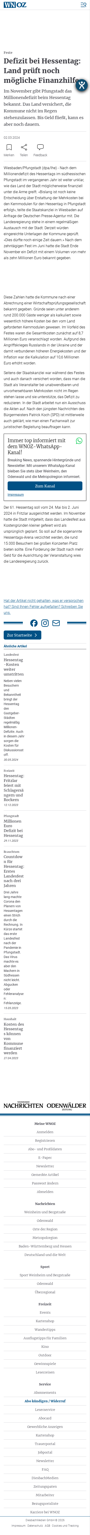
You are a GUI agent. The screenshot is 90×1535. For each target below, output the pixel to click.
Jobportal (45, 1452)
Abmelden (45, 1192)
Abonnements (45, 1393)
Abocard (45, 1418)
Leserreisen (45, 1372)
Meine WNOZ (45, 1124)
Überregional (45, 1292)
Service (45, 1384)
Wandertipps (45, 1330)
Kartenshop (45, 1321)
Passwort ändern (45, 1183)
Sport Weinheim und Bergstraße (45, 1275)
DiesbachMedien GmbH (45, 1520)
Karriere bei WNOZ (45, 1512)
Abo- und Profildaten (45, 1149)
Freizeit (45, 1304)
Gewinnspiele (45, 1364)
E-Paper (45, 1158)
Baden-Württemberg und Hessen (45, 1246)
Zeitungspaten (45, 1486)
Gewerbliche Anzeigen (45, 1427)
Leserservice (45, 1410)
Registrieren (45, 1140)
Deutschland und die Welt (45, 1255)
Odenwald (45, 1221)
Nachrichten (45, 1204)
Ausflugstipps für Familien (45, 1338)
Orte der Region (45, 1229)
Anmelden (45, 1132)
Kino (45, 1347)
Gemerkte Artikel (45, 1175)
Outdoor (45, 1355)
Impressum (16, 494)
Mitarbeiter (45, 1495)
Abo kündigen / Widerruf (45, 1401)
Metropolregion (45, 1238)
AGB (47, 1525)
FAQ (45, 1469)
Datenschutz (35, 1525)
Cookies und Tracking (65, 1525)
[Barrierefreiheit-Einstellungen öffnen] (82, 85)
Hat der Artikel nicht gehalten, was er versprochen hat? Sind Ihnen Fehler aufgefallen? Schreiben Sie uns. (44, 606)
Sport (45, 1267)
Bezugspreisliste (45, 1504)
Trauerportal (45, 1444)
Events (45, 1312)
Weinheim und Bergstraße (45, 1212)
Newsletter (45, 1166)
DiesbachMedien (45, 1478)
